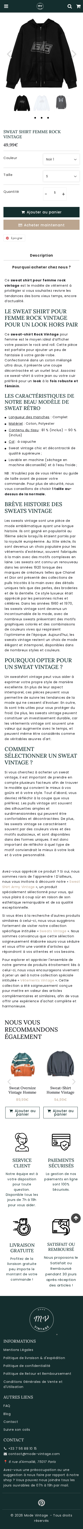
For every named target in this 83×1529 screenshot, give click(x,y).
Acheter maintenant (44, 225)
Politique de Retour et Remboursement (37, 1373)
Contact (10, 1421)
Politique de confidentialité (26, 1365)
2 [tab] (41, 117)
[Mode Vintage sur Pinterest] (41, 1504)
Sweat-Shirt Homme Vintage (60, 1090)
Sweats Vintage (53, 931)
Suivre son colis (16, 1429)
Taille (8, 174)
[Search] (70, 6)
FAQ (6, 1405)
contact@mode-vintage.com (34, 1454)
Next (74, 53)
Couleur (10, 158)
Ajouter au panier (25, 1112)
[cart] (78, 6)
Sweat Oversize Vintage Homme (22, 1090)
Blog (7, 1414)
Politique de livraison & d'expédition (34, 1358)
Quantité (11, 191)
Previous (9, 53)
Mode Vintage (36, 1515)
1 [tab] (35, 117)
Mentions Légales (18, 1349)
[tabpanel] (22, 103)
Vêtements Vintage (37, 980)
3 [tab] (48, 117)
